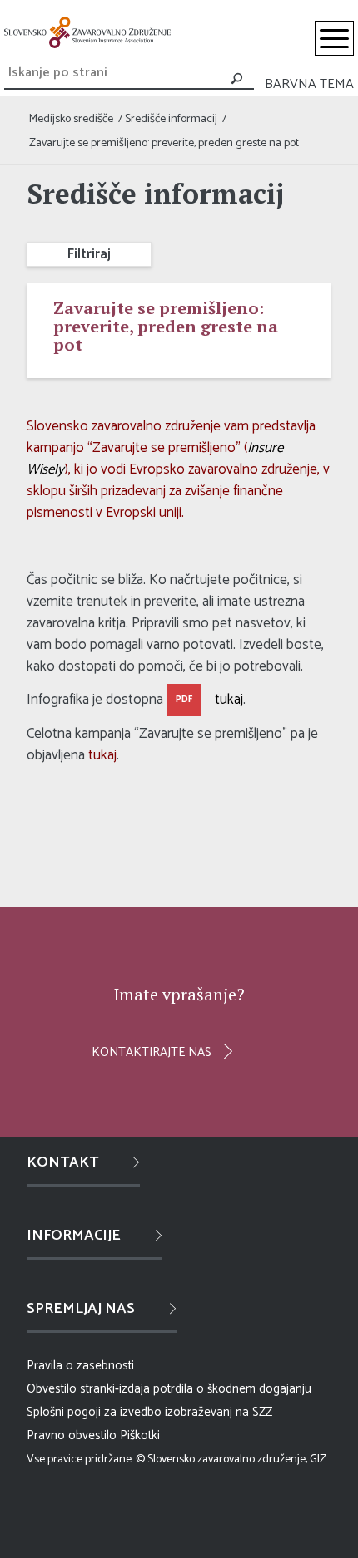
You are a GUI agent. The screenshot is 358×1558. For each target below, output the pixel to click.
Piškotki (140, 1435)
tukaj (229, 699)
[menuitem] (334, 38)
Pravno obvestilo (72, 1435)
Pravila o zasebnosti (80, 1365)
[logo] (87, 32)
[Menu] (334, 38)
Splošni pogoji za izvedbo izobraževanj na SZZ (149, 1412)
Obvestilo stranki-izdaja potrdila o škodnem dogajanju (169, 1389)
